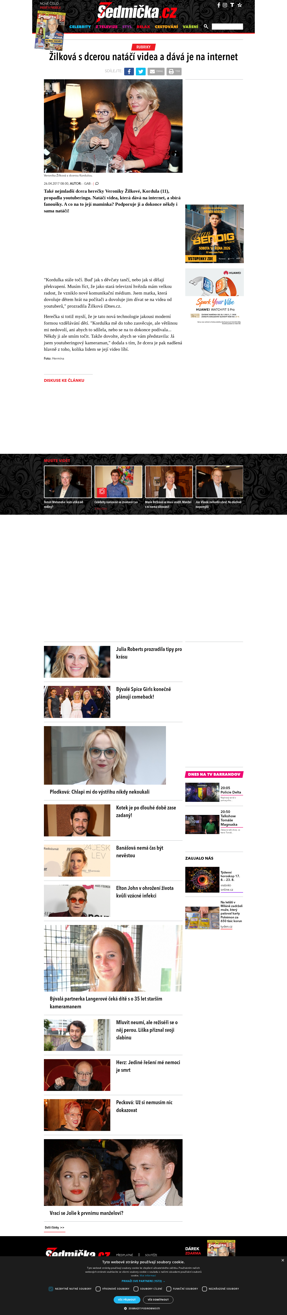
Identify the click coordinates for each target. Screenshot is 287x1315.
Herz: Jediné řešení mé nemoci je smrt (148, 1066)
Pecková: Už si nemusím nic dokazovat (144, 1106)
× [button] (282, 1260)
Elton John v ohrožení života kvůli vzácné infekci (145, 892)
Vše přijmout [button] (127, 1299)
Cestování (166, 27)
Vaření (190, 27)
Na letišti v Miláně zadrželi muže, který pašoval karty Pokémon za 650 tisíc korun (231, 912)
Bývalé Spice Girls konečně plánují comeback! (143, 693)
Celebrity (80, 27)
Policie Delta (231, 790)
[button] (143, 1281)
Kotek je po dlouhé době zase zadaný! (146, 811)
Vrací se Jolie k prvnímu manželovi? (86, 1213)
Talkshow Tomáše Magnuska (229, 818)
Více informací (148, 1275)
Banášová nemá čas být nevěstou (139, 852)
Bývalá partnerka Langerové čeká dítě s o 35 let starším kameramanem (106, 1003)
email (159, 71)
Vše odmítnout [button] (158, 1299)
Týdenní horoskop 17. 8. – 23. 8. (230, 876)
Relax (143, 27)
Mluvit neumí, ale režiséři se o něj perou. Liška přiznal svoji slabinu (147, 1030)
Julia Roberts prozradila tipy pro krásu (149, 653)
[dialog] (143, 1285)
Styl (127, 27)
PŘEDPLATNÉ (124, 1255)
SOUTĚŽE (151, 1255)
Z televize (107, 27)
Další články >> (54, 1227)
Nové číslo (50, 6)
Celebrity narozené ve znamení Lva (116, 502)
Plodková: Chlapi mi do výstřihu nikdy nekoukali (100, 792)
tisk (177, 71)
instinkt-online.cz (227, 887)
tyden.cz (226, 926)
